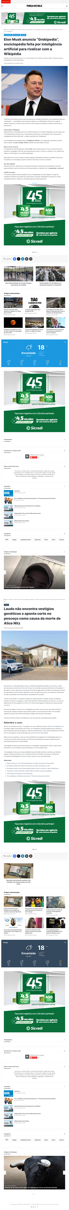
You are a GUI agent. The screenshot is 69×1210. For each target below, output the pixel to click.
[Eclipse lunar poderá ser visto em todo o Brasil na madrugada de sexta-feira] (13, 322)
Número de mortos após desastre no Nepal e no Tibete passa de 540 (12, 311)
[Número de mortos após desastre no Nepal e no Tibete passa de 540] (13, 302)
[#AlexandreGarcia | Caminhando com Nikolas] (8, 508)
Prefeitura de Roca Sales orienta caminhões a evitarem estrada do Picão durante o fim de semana (37, 1)
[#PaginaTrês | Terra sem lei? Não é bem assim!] (8, 516)
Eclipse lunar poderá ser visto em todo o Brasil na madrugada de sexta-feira (13, 331)
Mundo (23, 35)
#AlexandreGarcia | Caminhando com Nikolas (27, 506)
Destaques (16, 35)
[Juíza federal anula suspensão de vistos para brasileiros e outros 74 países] (55, 322)
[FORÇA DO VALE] (34, 6)
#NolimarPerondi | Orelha (21, 521)
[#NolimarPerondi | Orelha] (8, 523)
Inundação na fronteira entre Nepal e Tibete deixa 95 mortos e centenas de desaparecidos (55, 311)
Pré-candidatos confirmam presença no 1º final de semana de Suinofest (35, 498)
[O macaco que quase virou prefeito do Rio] (34, 302)
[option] (34, 572)
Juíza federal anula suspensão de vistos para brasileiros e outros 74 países (55, 331)
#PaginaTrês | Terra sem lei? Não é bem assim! (27, 513)
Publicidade (34, 183)
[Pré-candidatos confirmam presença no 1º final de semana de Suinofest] (8, 501)
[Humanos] (8, 493)
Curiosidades (12, 29)
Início (6, 29)
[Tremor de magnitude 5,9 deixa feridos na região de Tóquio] (34, 322)
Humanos (17, 491)
